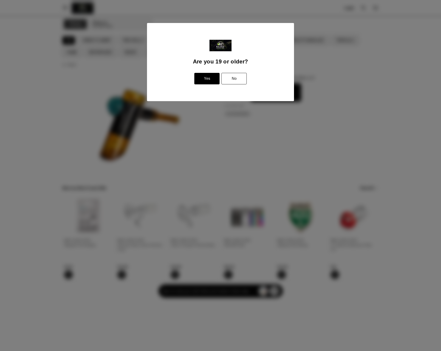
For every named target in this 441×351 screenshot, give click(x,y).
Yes (207, 78)
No (234, 78)
